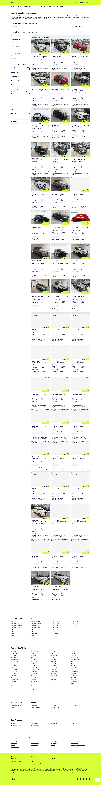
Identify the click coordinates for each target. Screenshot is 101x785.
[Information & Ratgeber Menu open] (65, 6)
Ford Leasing (33, 655)
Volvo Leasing (13, 667)
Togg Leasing (33, 687)
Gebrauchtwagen (27, 6)
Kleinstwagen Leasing (15, 747)
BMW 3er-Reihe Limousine (36, 623)
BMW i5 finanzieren (14, 707)
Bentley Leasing (14, 671)
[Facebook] (86, 779)
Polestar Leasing (14, 663)
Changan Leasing (54, 671)
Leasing (88, 189)
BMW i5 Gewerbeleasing (36, 707)
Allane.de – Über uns (15, 758)
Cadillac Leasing (34, 671)
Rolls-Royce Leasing (55, 685)
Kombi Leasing (14, 743)
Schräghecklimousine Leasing (36, 741)
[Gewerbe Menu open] (38, 6)
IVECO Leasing (74, 675)
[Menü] (99, 778)
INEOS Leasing (54, 675)
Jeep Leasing (33, 657)
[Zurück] (32, 46)
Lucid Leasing (13, 681)
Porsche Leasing (34, 663)
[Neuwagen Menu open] (21, 6)
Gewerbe (35, 6)
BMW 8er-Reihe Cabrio (15, 627)
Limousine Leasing (74, 741)
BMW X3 (32, 629)
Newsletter (53, 758)
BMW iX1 (33, 635)
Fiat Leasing (13, 655)
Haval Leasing (33, 675)
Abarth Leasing (14, 651)
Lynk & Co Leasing (34, 681)
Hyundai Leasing (14, 657)
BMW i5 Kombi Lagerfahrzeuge (17, 705)
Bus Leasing (53, 745)
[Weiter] (49, 46)
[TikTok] (80, 779)
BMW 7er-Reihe (74, 625)
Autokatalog (42, 6)
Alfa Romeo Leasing (35, 651)
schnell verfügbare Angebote (16, 725)
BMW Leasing (73, 651)
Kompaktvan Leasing (35, 743)
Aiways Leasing (54, 667)
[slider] (29, 69)
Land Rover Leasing (74, 657)
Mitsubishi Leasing (14, 661)
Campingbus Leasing (35, 745)
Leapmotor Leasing (14, 659)
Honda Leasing (74, 655)
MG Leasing (53, 681)
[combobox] (82, 26)
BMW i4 (12, 633)
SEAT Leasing (73, 663)
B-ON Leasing (53, 669)
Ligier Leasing (53, 679)
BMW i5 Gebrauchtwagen (76, 705)
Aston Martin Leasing (35, 669)
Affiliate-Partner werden (55, 759)
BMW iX (12, 635)
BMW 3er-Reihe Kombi (15, 623)
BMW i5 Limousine (54, 633)
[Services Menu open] (52, 6)
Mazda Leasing (54, 659)
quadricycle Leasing (74, 743)
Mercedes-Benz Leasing (75, 659)
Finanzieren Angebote (55, 723)
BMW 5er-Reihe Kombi (35, 625)
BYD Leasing (73, 669)
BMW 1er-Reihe (14, 621)
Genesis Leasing (54, 655)
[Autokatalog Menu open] (46, 6)
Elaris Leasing (13, 673)
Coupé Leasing (54, 743)
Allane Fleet (13, 763)
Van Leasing (13, 745)
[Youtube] (83, 779)
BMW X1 (72, 627)
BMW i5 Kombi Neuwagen (36, 705)
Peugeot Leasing (74, 661)
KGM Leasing (53, 677)
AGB (32, 761)
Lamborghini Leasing (15, 679)
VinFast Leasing (54, 687)
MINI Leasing (33, 659)
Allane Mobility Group (15, 759)
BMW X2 (12, 629)
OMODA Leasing (74, 683)
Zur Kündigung (34, 764)
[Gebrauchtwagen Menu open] (32, 6)
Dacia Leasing (73, 653)
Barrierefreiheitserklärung (36, 763)
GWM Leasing (73, 673)
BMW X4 (52, 629)
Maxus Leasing (14, 683)
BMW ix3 (72, 635)
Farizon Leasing (34, 673)
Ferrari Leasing (54, 673)
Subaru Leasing (14, 687)
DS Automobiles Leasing (55, 653)
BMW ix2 (52, 635)
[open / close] (28, 42)
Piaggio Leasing (14, 685)
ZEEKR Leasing (14, 689)
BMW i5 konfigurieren (55, 705)
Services (49, 6)
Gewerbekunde (87, 2)
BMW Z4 (72, 631)
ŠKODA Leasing (34, 667)
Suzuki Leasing (14, 665)
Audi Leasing (53, 651)
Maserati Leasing (74, 681)
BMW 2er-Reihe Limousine (76, 621)
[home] (24, 2)
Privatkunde (81, 2)
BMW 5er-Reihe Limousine (56, 625)
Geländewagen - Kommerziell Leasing (78, 745)
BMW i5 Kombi (34, 633)
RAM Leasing (33, 685)
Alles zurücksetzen (33, 32)
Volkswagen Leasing (74, 665)
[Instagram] (77, 779)
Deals (12, 6)
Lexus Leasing (33, 679)
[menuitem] (13, 6)
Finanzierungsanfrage (46, 51)
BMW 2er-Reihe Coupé (55, 621)
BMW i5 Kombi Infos (55, 707)
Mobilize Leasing (34, 683)
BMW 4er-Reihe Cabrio (55, 623)
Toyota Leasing (54, 665)
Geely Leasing (13, 675)
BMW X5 (72, 629)
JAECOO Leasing (34, 677)
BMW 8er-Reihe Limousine (56, 627)
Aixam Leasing (73, 667)
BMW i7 (72, 633)
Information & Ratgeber (58, 6)
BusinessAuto (53, 761)
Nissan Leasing (34, 661)
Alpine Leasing (14, 669)
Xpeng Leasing (74, 687)
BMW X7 (32, 631)
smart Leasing (33, 689)
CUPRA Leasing (14, 653)
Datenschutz (33, 759)
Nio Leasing (53, 683)
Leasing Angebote (34, 723)
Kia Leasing (53, 657)
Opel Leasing (53, 661)
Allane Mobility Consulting (16, 761)
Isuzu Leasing (13, 677)
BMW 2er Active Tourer (35, 621)
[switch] (97, 781)
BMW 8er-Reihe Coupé (35, 627)
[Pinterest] (89, 779)
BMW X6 (12, 631)
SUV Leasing (53, 741)
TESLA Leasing (34, 665)
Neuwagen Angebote (75, 723)
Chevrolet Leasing (74, 671)
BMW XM (53, 631)
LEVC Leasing (73, 677)
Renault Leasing (54, 663)
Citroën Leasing (34, 653)
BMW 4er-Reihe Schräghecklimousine (18, 625)
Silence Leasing (74, 685)
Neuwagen (18, 6)
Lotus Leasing (73, 679)
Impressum (33, 758)
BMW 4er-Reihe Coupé (75, 623)
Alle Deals (13, 723)
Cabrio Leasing (14, 741)
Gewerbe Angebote (35, 725)
